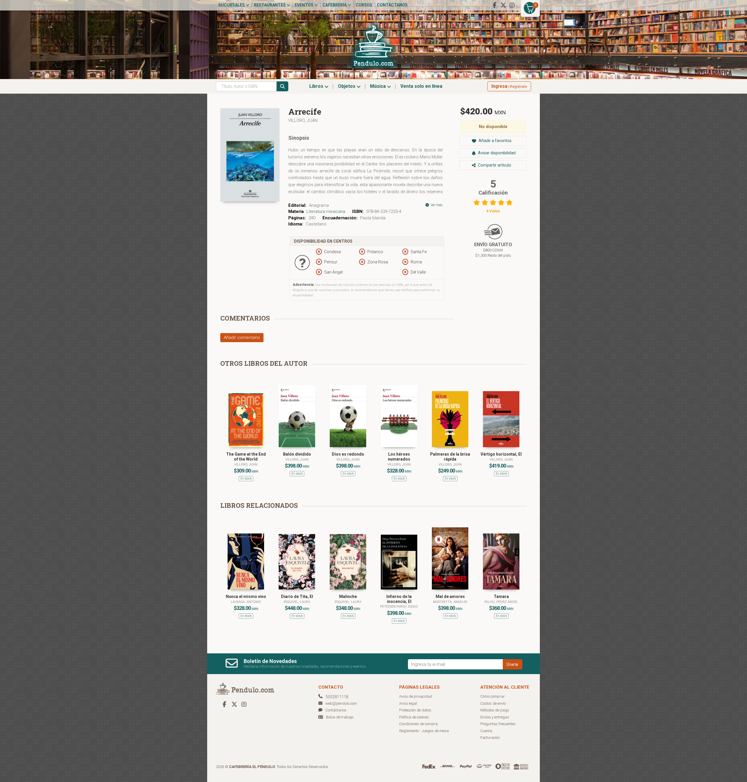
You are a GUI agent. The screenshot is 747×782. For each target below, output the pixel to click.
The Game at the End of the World (246, 456)
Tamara (501, 596)
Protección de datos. (415, 710)
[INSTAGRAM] (512, 5)
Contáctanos (392, 5)
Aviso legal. (408, 703)
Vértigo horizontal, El (501, 454)
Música (378, 86)
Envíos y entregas (494, 717)
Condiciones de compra (418, 724)
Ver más (436, 205)
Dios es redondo (348, 454)
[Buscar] (282, 86)
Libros (316, 86)
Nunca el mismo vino (246, 596)
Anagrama (319, 205)
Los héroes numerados (399, 456)
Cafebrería (335, 5)
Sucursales (232, 5)
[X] (503, 5)
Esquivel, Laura (297, 602)
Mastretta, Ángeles (450, 602)
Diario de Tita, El (297, 596)
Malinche (348, 596)
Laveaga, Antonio (246, 602)
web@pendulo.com (341, 703)
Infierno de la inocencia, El (399, 599)
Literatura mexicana (325, 211)
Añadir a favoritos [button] (495, 140)
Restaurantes (270, 5)
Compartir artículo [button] (494, 165)
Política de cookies (414, 717)
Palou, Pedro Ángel (501, 602)
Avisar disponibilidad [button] (496, 153)
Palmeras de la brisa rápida (450, 456)
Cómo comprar (492, 696)
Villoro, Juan (302, 120)
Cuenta (486, 731)
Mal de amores (450, 596)
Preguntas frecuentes (498, 724)
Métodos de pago (494, 710)
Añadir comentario (242, 337)
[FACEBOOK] (494, 5)
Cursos (364, 5)
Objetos (347, 86)
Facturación (490, 737)
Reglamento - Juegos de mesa (424, 731)
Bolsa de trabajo (339, 717)
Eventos (304, 5)
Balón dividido (297, 454)
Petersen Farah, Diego (399, 606)
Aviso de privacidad (415, 696)
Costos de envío (493, 703)
